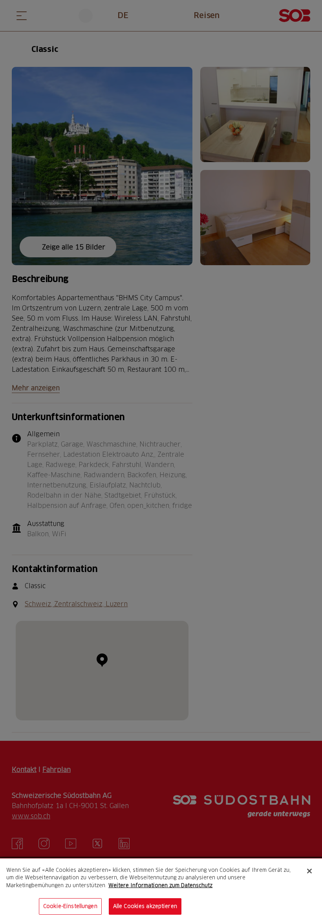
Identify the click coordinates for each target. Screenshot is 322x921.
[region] (161, 889)
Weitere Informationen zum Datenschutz (160, 885)
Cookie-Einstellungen (70, 906)
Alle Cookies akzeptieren (145, 906)
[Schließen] (309, 871)
